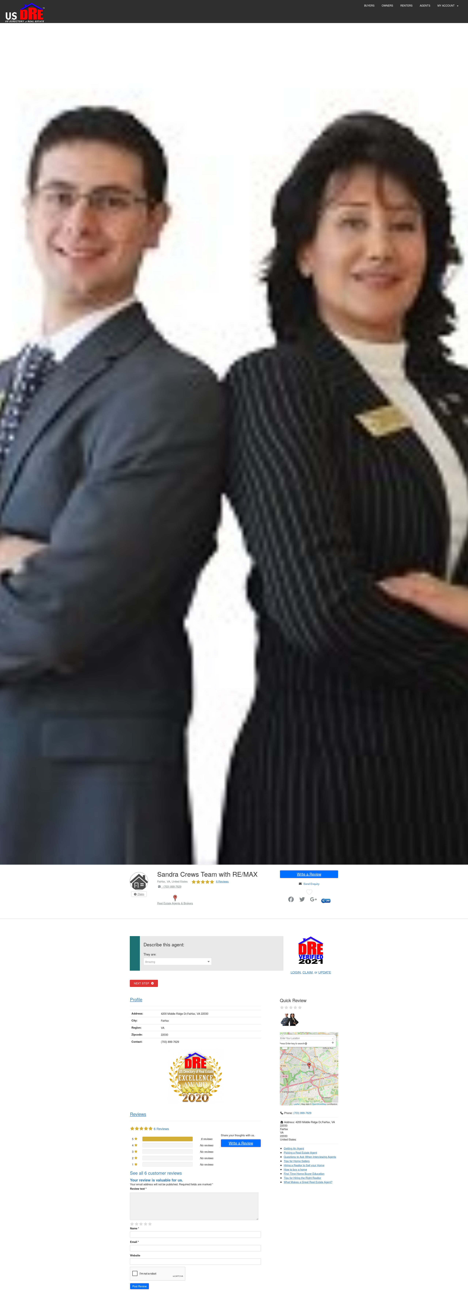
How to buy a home (295, 1169)
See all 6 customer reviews (156, 1173)
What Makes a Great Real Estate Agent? (308, 1182)
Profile (136, 999)
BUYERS (369, 5)
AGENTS (425, 5)
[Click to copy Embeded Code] (326, 900)
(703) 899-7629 (302, 1113)
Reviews (138, 1114)
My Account (446, 5)
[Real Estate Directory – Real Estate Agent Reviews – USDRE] (25, 12)
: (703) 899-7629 (171, 886)
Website (135, 1255)
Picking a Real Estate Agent (300, 1152)
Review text (138, 1189)
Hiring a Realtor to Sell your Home (304, 1165)
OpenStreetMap (319, 1103)
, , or (311, 972)
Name (134, 1228)
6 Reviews (222, 881)
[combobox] (178, 961)
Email (134, 1242)
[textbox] (178, 962)
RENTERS (406, 5)
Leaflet (297, 1103)
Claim (140, 894)
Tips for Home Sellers (297, 1161)
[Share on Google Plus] (313, 900)
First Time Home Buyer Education (304, 1173)
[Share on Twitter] (302, 900)
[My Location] (306, 1043)
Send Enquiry (311, 884)
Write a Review (309, 874)
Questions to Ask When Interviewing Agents (310, 1157)
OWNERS (387, 5)
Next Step (142, 983)
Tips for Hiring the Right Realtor (302, 1178)
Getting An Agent (294, 1148)
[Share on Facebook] (291, 900)
